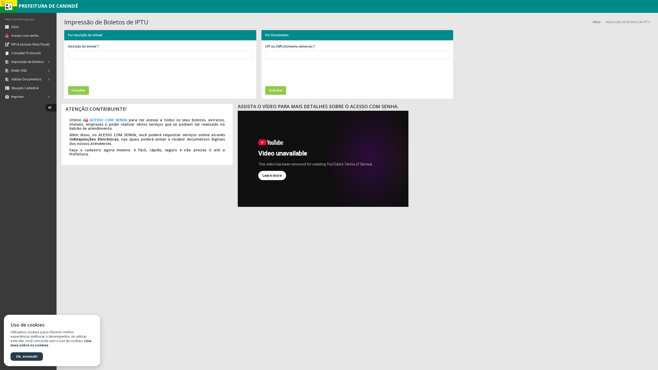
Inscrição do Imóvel (83, 46)
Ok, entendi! (27, 356)
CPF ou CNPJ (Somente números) (290, 46)
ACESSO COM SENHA (108, 119)
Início (597, 22)
